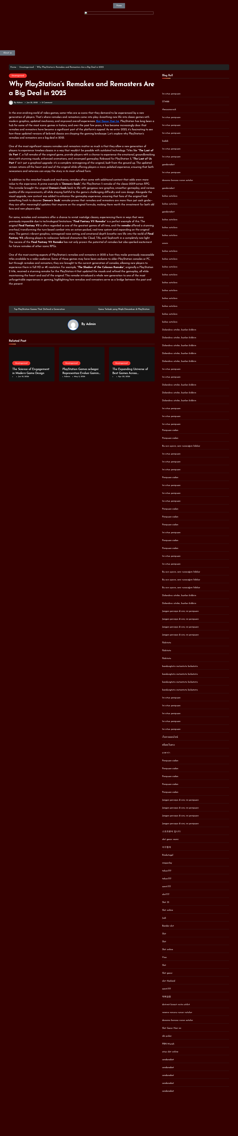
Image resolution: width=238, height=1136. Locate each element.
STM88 (165, 102)
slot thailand (168, 981)
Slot (164, 934)
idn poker (167, 1036)
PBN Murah (168, 1044)
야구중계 (166, 847)
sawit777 (166, 887)
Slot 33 (165, 902)
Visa (164, 957)
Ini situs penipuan (171, 94)
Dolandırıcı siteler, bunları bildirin (179, 330)
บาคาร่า (166, 753)
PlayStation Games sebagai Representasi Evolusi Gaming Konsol (81, 373)
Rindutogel (167, 855)
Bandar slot (168, 926)
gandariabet (168, 165)
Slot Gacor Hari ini (171, 1028)
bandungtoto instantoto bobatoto (180, 666)
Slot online (167, 910)
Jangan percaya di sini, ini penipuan (180, 611)
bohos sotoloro (170, 196)
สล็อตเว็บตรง (168, 745)
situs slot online (170, 1052)
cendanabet (168, 1060)
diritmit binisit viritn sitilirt (176, 1005)
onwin (165, 243)
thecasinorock (169, 109)
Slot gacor (167, 973)
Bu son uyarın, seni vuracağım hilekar (181, 446)
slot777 (165, 894)
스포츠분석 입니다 (171, 831)
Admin (91, 324)
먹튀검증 (166, 997)
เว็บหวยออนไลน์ (170, 737)
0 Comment (47, 103)
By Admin (18, 103)
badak (165, 141)
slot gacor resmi (170, 839)
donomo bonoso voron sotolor (177, 180)
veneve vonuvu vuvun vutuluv (177, 1012)
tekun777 (166, 871)
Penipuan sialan (170, 430)
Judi (164, 918)
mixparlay (167, 863)
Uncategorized (18, 76)
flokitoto (166, 643)
